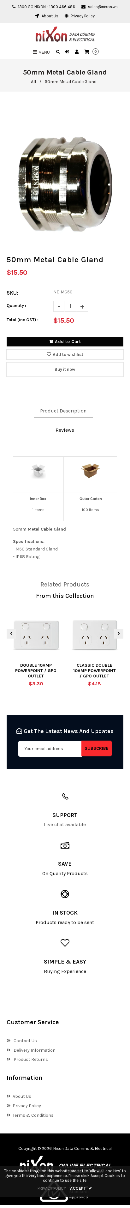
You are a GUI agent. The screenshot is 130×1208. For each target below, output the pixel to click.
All (33, 81)
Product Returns (30, 1059)
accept (81, 1188)
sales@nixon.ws (103, 6)
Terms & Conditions (33, 1115)
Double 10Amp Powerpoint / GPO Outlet (35, 671)
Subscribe (97, 748)
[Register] (77, 52)
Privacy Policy (82, 16)
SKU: (12, 293)
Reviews (65, 430)
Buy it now (65, 369)
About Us (49, 16)
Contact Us (25, 1040)
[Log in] (68, 52)
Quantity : (16, 305)
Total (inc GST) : (22, 319)
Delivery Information (34, 1050)
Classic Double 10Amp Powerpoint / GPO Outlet (94, 671)
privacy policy (52, 1188)
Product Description (63, 411)
